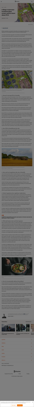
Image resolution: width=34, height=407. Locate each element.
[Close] (33, 402)
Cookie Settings (14, 405)
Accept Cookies (20, 405)
